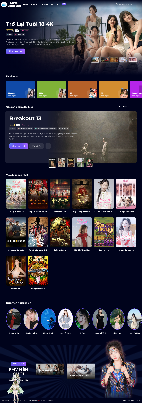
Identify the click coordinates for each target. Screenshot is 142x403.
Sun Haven (104, 250)
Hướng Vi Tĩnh (100, 333)
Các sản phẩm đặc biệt (19, 106)
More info (36, 146)
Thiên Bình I (16, 289)
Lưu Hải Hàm (65, 333)
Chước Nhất (14, 333)
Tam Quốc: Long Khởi (38, 250)
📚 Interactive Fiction (25, 128)
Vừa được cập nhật (17, 175)
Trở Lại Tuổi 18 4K (30, 24)
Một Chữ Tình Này (82, 250)
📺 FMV (9, 34)
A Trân (83, 333)
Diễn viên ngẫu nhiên (18, 302)
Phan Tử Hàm (134, 333)
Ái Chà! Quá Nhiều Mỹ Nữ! (104, 213)
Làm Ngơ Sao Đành (125, 212)
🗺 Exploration (63, 128)
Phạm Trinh (48, 333)
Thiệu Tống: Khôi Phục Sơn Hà (82, 213)
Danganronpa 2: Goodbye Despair (38, 289)
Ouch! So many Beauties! (126, 251)
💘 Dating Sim (19, 34)
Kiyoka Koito (31, 333)
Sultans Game (60, 250)
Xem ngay (14, 51)
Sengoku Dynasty (16, 250)
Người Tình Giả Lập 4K (80, 376)
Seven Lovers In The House (48, 371)
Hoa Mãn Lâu (60, 212)
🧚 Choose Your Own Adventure (45, 128)
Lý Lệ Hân (117, 333)
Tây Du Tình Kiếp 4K (38, 212)
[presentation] (7, 89)
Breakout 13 (25, 118)
